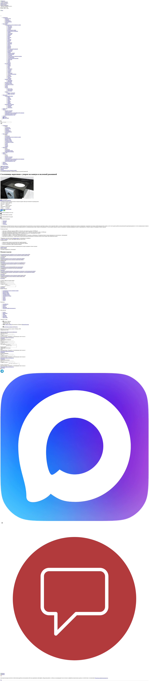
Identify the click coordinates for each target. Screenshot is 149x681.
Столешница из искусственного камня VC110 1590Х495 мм (12, 263)
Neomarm (9, 37)
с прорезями (9, 73)
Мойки (6, 91)
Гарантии (7, 19)
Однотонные (10, 49)
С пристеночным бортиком (12, 58)
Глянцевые (9, 43)
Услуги (4, 109)
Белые (8, 41)
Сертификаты (8, 20)
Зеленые (9, 45)
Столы (6, 85)
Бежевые (9, 40)
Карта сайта (5, 317)
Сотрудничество (8, 21)
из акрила (9, 69)
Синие (8, 61)
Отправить (2, 287)
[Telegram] (2, 210)
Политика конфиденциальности (9, 308)
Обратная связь (3, 332)
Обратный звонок (4, 168)
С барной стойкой (11, 53)
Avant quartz (9, 107)
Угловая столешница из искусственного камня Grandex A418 (12, 276)
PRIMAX (9, 103)
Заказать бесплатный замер (5, 209)
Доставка (4, 315)
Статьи (4, 312)
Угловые (9, 29)
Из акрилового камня (11, 30)
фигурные (9, 76)
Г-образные (9, 42)
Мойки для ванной (11, 92)
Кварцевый (9, 81)
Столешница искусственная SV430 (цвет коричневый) (11, 268)
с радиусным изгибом (11, 74)
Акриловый (9, 80)
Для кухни (9, 25)
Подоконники (8, 63)
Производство (8, 18)
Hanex (8, 36)
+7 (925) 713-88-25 (4, 2)
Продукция (5, 23)
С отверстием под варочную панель (14, 56)
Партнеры (5, 307)
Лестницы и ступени (9, 84)
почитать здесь (16, 238)
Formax (8, 102)
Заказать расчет (3, 4)
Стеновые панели (8, 83)
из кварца (9, 70)
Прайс (4, 314)
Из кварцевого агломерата (12, 31)
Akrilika (8, 32)
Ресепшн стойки (8, 82)
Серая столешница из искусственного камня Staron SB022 (12, 259)
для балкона (9, 68)
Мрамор (9, 47)
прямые (8, 71)
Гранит (8, 44)
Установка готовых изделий (10, 113)
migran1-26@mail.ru (4, 3)
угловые (9, 75)
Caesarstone (9, 34)
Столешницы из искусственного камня (13, 24)
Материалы (7, 149)
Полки (6, 86)
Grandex (9, 35)
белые (8, 67)
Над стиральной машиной (12, 48)
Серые (8, 60)
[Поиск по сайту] (1, 123)
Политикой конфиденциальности (7, 337)
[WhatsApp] (4, 210)
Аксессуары (9, 88)
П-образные (9, 51)
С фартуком (9, 59)
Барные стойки (8, 79)
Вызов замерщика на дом (10, 114)
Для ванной (9, 26)
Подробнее (2, 257)
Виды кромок (10, 89)
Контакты (5, 116)
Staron (8, 38)
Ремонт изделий (8, 111)
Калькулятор (6, 118)
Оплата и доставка (9, 110)
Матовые (9, 46)
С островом (9, 55)
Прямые (9, 52)
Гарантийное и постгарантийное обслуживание (14, 112)
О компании (5, 17)
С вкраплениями (10, 54)
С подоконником (10, 57)
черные (8, 77)
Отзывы (6, 22)
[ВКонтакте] (1, 210)
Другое (6, 87)
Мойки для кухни (10, 93)
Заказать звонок (3, 247)
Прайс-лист (5, 108)
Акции (4, 115)
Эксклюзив (9, 90)
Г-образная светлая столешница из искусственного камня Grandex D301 (14, 255)
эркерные (9, 78)
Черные (8, 62)
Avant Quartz (9, 33)
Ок (1, 679)
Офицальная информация (12, 332)
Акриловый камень (9, 96)
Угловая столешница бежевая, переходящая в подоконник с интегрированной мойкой (17, 272)
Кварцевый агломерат (9, 104)
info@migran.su (7, 326)
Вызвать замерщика (4, 5)
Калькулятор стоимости (6, 200)
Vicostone (9, 39)
